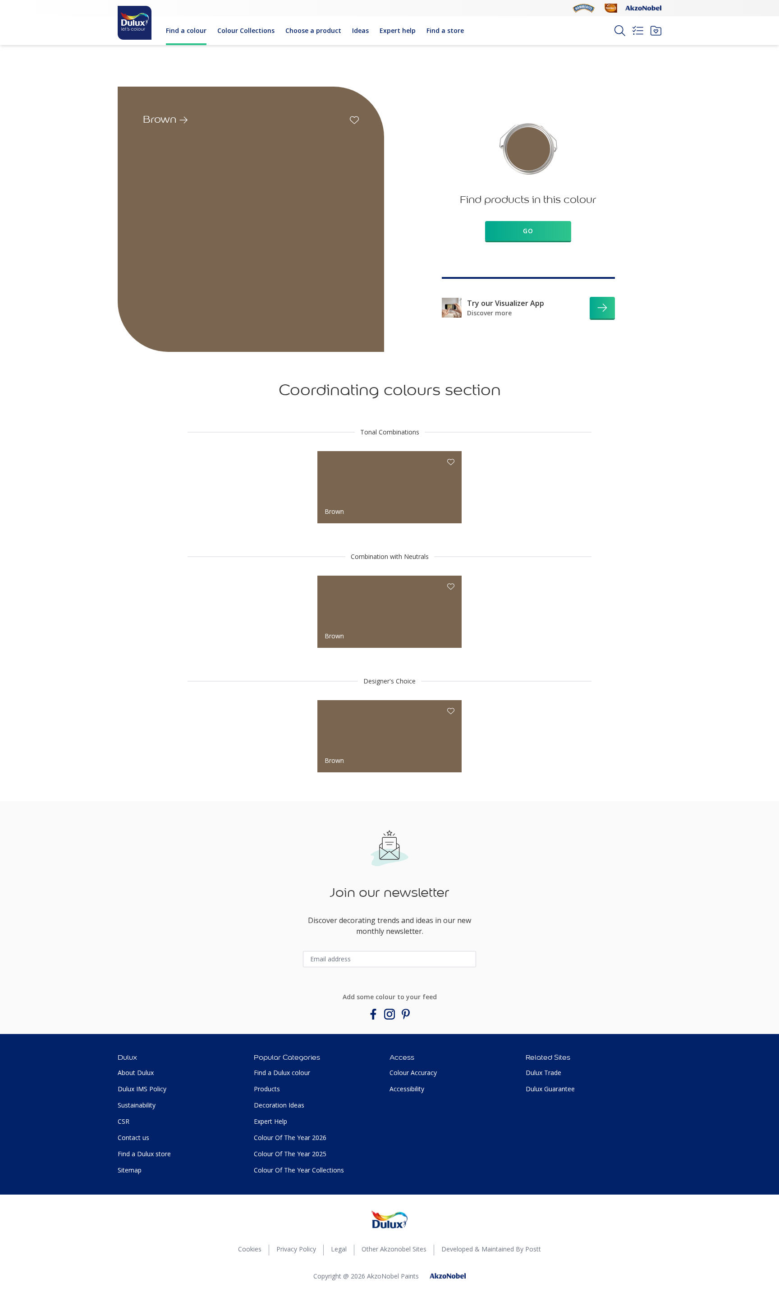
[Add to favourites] (354, 120)
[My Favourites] (656, 30)
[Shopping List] (637, 30)
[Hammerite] (583, 8)
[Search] (619, 30)
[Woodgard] (611, 8)
